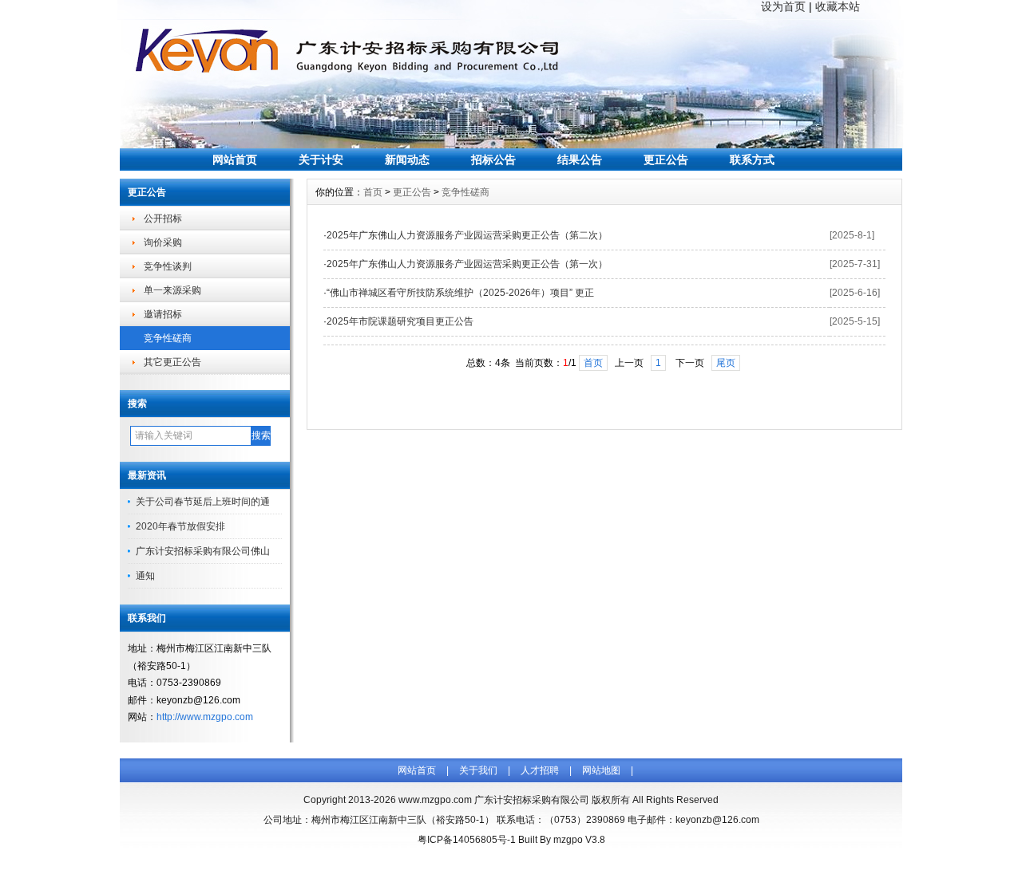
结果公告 (579, 159)
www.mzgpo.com (435, 799)
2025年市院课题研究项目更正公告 (400, 321)
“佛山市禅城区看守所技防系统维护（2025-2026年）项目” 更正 (460, 292)
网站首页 (234, 159)
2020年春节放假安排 (180, 526)
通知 (145, 575)
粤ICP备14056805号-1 (467, 839)
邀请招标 (163, 314)
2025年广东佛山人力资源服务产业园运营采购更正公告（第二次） (467, 235)
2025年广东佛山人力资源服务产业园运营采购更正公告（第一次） (467, 264)
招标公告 (493, 159)
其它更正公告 (172, 362)
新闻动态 (407, 159)
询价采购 (163, 242)
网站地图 (601, 770)
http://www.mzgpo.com (204, 717)
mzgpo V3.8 (579, 839)
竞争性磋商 (168, 338)
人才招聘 (540, 770)
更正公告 (666, 159)
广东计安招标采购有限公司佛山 (203, 551)
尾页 (725, 362)
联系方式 (752, 159)
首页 (372, 192)
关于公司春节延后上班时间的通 (203, 501)
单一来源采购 (172, 290)
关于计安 (321, 159)
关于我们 (478, 770)
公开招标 (163, 218)
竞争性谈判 (168, 266)
